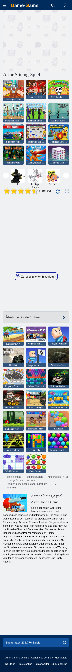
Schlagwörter (42, 664)
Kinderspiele (54, 476)
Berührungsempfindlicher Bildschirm (27, 484)
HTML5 (55, 484)
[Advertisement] (54, 40)
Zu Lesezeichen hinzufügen (38, 276)
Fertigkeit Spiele (34, 476)
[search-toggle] (53, 5)
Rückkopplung (59, 664)
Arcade (31, 480)
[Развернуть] (67, 191)
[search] (64, 642)
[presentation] (6, 175)
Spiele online (14, 476)
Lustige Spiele (15, 480)
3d (67, 476)
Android (11, 487)
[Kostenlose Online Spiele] (25, 5)
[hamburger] (5, 5)
